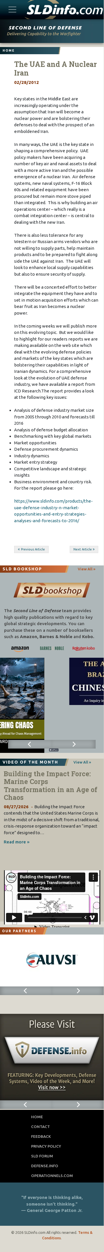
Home (37, 1116)
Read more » (16, 841)
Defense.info (44, 1165)
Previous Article (33, 549)
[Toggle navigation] (12, 9)
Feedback (41, 1136)
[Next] (74, 744)
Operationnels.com (52, 1175)
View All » (86, 569)
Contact (40, 1126)
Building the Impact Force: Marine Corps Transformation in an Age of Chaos (50, 785)
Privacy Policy (46, 1146)
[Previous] (30, 744)
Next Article (82, 549)
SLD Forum (42, 1156)
